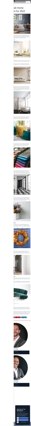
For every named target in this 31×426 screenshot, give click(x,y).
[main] (15, 160)
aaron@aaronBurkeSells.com (15, 353)
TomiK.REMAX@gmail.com (15, 385)
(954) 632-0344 (16, 351)
